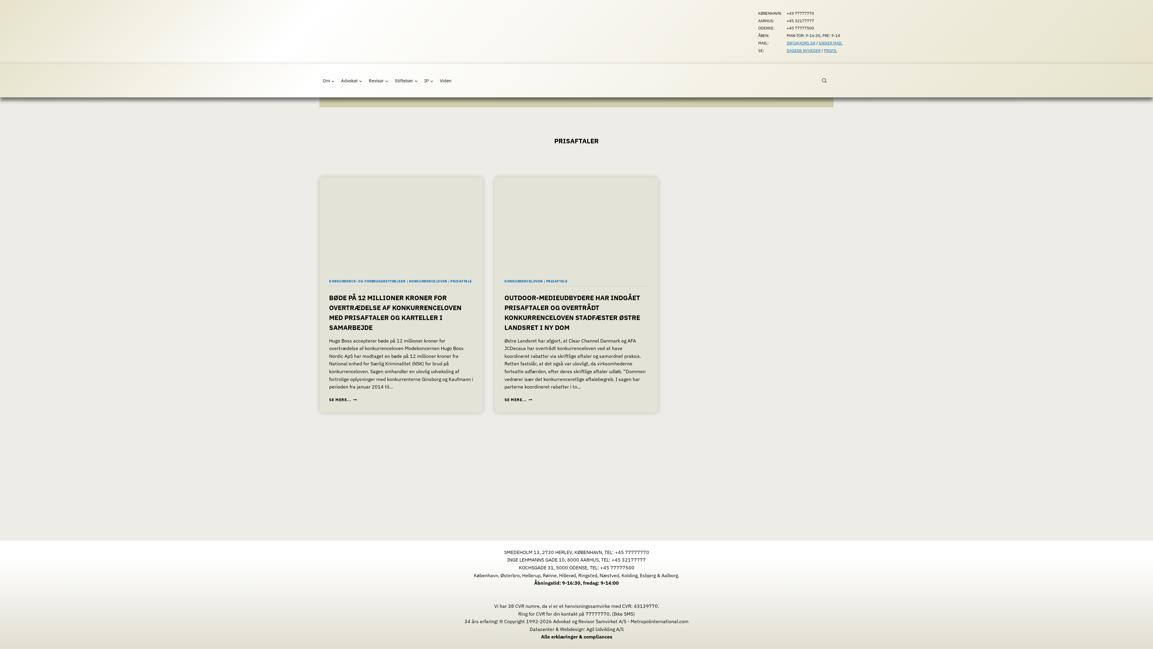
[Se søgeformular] (828, 81)
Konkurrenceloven (428, 281)
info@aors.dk (801, 43)
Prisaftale (461, 281)
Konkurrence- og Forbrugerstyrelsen (367, 281)
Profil (830, 50)
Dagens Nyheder (804, 50)
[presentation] (401, 223)
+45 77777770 (632, 552)
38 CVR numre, (524, 606)
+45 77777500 (617, 568)
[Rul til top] (1139, 640)
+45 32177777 (629, 560)
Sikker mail (831, 43)
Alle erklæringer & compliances (576, 637)
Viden (446, 81)
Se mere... (343, 399)
